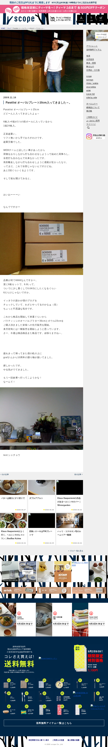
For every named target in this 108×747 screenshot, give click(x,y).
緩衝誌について (93, 107)
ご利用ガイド (92, 117)
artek (88, 90)
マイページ (91, 124)
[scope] (23, 19)
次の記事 (5, 474)
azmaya (89, 80)
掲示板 (89, 111)
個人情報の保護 (73, 740)
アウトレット (92, 46)
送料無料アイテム (93, 49)
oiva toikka (91, 87)
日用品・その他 (93, 70)
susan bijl (90, 94)
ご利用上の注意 (58, 740)
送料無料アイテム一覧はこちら (54, 723)
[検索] (88, 127)
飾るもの (90, 66)
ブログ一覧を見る (76, 551)
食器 (88, 56)
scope (89, 76)
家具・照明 (91, 63)
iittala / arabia (92, 83)
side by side (91, 97)
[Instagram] (89, 136)
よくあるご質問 (93, 120)
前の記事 (77, 474)
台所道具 (90, 59)
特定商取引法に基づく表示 (39, 740)
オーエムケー (92, 104)
